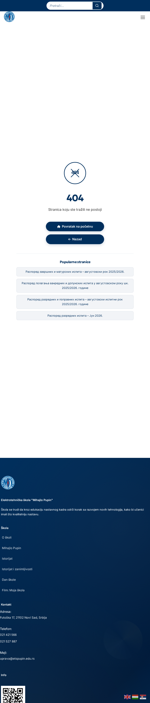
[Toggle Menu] (142, 17)
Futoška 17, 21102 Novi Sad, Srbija (23, 617)
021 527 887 (8, 641)
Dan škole (9, 580)
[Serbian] (143, 697)
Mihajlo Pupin (11, 548)
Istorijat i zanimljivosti (17, 569)
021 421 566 (8, 635)
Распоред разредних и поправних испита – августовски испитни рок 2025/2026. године (75, 302)
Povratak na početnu (77, 226)
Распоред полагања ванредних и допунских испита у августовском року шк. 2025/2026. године (75, 285)
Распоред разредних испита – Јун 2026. (75, 315)
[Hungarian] (135, 697)
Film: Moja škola (13, 590)
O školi (7, 537)
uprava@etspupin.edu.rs (17, 658)
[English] (127, 697)
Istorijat (7, 558)
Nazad (77, 239)
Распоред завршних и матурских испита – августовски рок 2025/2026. (75, 271)
